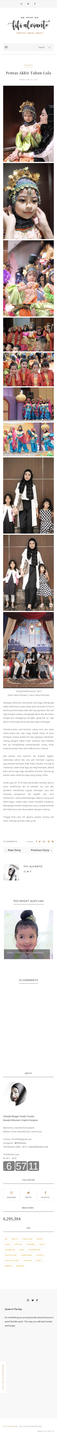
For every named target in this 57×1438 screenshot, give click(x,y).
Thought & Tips (12, 1260)
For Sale (18, 1244)
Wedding (20, 1266)
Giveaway (31, 1244)
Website (8, 1266)
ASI (6, 1239)
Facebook (45, 1197)
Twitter (28, 1197)
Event (7, 1244)
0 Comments (10, 841)
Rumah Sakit (26, 1255)
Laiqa (21, 1249)
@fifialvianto (20, 1143)
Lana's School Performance (25, 952)
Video (38, 1260)
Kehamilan (10, 1249)
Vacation (27, 1260)
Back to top (45, 1431)
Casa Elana (27, 1239)
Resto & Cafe (11, 1255)
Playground (34, 1249)
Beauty (15, 1239)
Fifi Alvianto (33, 866)
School (28, 65)
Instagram (11, 1197)
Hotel (42, 1244)
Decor (40, 1239)
